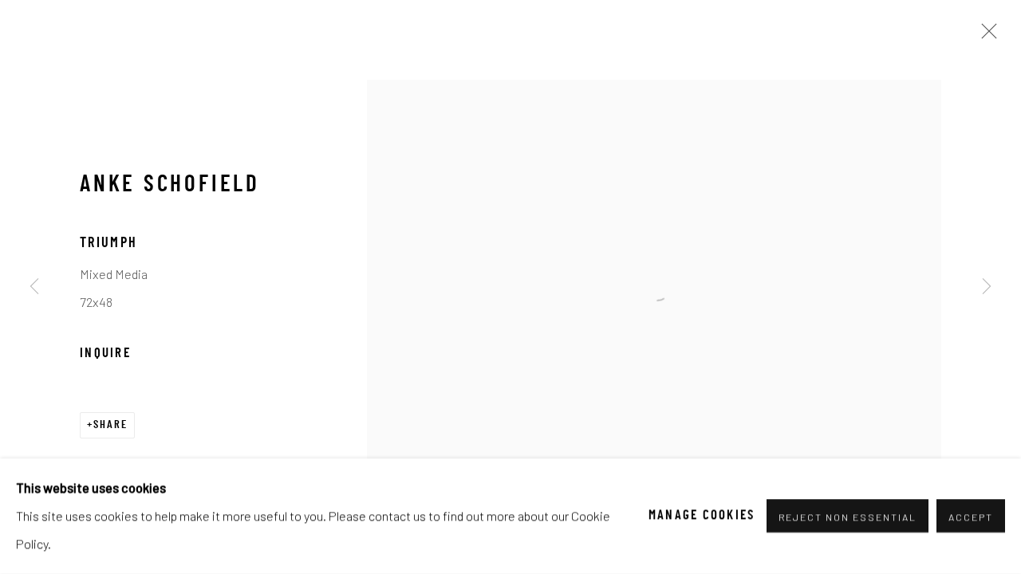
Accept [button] (970, 517)
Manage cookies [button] (701, 515)
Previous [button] (34, 287)
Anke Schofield (170, 185)
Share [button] (110, 425)
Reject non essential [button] (848, 517)
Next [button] (986, 287)
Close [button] (985, 36)
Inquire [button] (105, 354)
